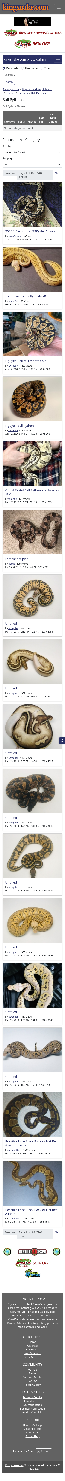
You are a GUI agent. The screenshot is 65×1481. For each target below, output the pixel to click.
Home (32, 1342)
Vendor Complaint (32, 1412)
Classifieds (32, 1349)
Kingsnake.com (14, 1465)
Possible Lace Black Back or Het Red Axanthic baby (31, 1143)
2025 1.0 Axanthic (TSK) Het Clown (30, 231)
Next (57, 173)
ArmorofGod (14, 1149)
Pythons (23, 93)
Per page (8, 158)
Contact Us (32, 1432)
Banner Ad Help (32, 1425)
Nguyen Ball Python (19, 425)
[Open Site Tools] (62, 740)
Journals (32, 1369)
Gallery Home (11, 89)
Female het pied (16, 559)
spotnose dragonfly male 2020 (27, 296)
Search (9, 82)
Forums (32, 1381)
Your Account (33, 1357)
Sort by (7, 146)
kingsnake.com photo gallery (25, 59)
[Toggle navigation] (58, 7)
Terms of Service (32, 1397)
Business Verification (32, 1408)
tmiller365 (13, 301)
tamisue (12, 498)
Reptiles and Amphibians (37, 89)
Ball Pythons (38, 93)
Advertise (32, 1345)
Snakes (10, 93)
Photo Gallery (32, 1384)
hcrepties (13, 628)
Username (31, 68)
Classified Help (32, 1429)
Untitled (11, 623)
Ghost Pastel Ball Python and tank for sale (32, 492)
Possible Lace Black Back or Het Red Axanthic (31, 1212)
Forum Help (33, 1436)
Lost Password (32, 1353)
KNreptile (13, 365)
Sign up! (45, 1451)
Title (47, 68)
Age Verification (32, 1405)
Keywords (12, 68)
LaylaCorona (14, 236)
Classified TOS (32, 1401)
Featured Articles (32, 1377)
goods (11, 563)
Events (32, 1373)
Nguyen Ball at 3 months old (25, 361)
